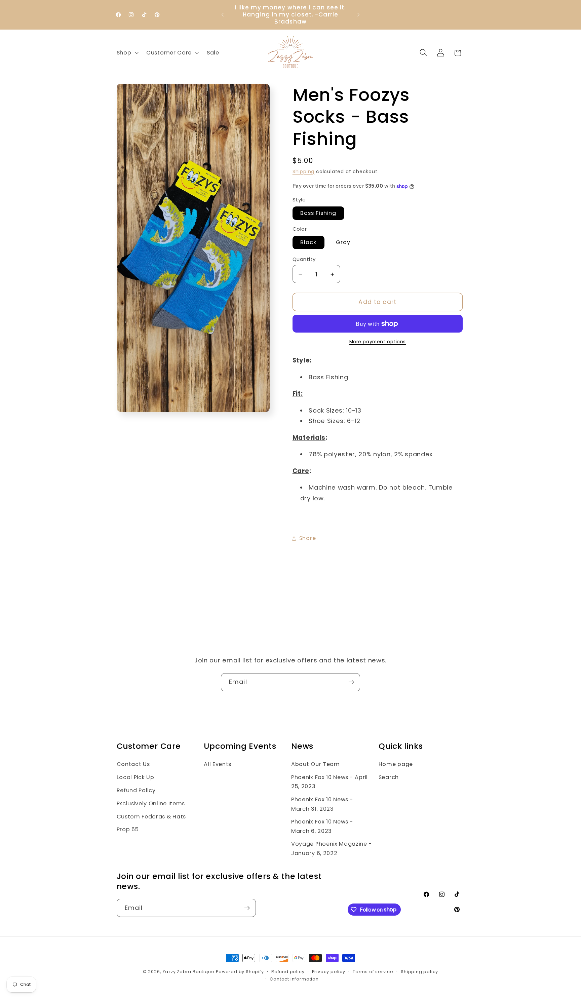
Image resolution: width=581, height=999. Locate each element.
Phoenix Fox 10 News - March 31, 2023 (322, 804)
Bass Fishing (318, 213)
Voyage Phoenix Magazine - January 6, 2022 (331, 848)
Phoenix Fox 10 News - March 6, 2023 (322, 826)
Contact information (294, 979)
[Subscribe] (351, 682)
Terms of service (373, 971)
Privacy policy (328, 971)
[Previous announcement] (222, 14)
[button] (127, 53)
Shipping (303, 172)
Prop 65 (128, 829)
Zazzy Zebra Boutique (188, 971)
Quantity (304, 259)
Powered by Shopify (240, 971)
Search (389, 777)
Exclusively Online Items (151, 803)
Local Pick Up (135, 777)
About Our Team (315, 764)
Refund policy (287, 971)
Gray (343, 242)
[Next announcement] (358, 14)
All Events (217, 764)
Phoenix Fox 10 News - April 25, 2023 (329, 781)
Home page (396, 764)
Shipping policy (419, 971)
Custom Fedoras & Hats (151, 816)
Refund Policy (136, 790)
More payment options (377, 342)
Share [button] (307, 538)
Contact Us (133, 764)
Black (308, 242)
